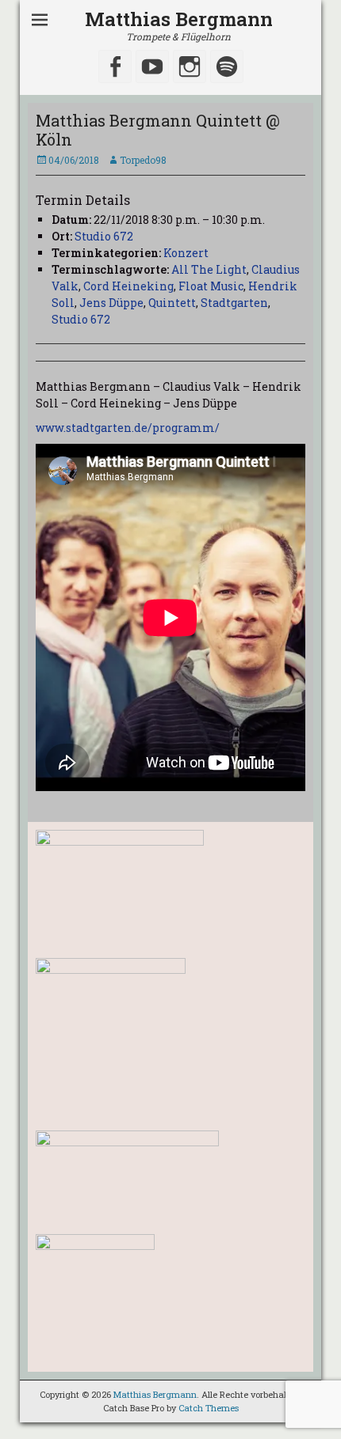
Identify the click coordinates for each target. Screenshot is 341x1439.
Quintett (172, 302)
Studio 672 (104, 236)
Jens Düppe (111, 302)
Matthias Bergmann (179, 19)
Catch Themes (208, 1408)
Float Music (210, 285)
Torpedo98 (143, 159)
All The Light (209, 269)
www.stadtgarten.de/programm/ (128, 427)
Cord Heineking (128, 285)
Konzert (186, 252)
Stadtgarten (234, 302)
